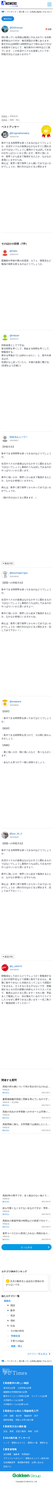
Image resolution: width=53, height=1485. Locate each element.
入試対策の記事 (24, 1387)
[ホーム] (2, 11)
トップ (6, 1442)
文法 (5, 1431)
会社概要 (7, 1454)
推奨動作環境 (23, 1462)
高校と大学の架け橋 (24, 1419)
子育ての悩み (17, 1340)
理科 (12, 1320)
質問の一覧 (33, 1442)
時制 (30, 1431)
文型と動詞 (21, 1431)
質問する (44, 1442)
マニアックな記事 (39, 1396)
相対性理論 (8, 1419)
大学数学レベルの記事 (13, 1400)
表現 (12, 1431)
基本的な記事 (9, 1387)
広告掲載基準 (9, 1462)
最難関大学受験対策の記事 (15, 1391)
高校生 (4, 116)
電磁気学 (28, 1415)
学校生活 (14, 116)
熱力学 (19, 1415)
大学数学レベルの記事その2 (15, 1404)
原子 (36, 1415)
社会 (12, 1325)
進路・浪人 (15, 120)
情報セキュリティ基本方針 (37, 1458)
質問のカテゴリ (18, 1442)
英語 (12, 1315)
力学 (5, 1415)
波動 (12, 1415)
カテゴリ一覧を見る (37, 1353)
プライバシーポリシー (13, 1458)
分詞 (36, 1431)
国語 (12, 1305)
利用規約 (26, 1454)
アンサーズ (11, 12)
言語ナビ (7, 1466)
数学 (12, 1310)
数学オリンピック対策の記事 (16, 1396)
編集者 (17, 1454)
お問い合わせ (38, 1462)
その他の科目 (17, 1330)
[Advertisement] (26, 85)
